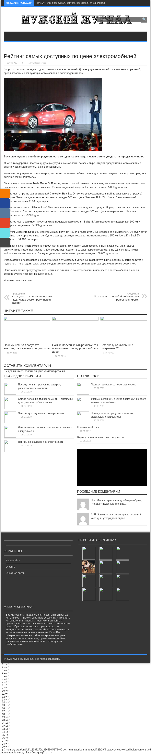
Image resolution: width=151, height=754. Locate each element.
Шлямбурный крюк (88, 427)
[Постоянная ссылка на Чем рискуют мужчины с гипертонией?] (123, 319)
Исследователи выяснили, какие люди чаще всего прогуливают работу (32, 298)
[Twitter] (5, 233)
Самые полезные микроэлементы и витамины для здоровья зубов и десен (75, 348)
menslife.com (24, 280)
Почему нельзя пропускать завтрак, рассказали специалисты (70, 3)
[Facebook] (5, 203)
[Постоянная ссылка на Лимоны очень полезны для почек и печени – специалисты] (10, 436)
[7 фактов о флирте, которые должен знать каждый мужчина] (88, 553)
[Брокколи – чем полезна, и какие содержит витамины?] (105, 580)
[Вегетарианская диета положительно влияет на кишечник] (122, 594)
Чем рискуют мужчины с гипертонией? (117, 346)
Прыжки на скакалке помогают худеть (41, 441)
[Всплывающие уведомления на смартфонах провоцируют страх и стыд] (122, 580)
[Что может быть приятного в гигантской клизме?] (122, 567)
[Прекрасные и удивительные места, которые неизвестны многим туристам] (105, 553)
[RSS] (5, 193)
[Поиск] (144, 20)
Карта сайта (13, 560)
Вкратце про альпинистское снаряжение (101, 437)
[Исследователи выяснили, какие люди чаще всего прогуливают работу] (88, 567)
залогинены (32, 371)
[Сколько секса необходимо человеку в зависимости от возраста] (105, 594)
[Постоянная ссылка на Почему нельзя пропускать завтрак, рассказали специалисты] (27, 319)
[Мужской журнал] (75, 21)
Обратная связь (15, 572)
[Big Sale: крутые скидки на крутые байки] (88, 594)
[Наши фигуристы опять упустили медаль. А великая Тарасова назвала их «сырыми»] (122, 553)
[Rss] (144, 3)
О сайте (10, 566)
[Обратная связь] (5, 242)
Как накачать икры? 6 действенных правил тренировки (116, 297)
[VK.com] (5, 213)
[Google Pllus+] (5, 223)
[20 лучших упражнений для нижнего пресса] (105, 567)
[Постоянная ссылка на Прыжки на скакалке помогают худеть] (10, 451)
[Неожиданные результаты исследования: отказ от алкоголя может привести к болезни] (88, 580)
